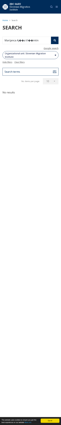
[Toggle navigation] (56, 6)
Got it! (50, 420)
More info (28, 422)
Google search (51, 48)
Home (5, 20)
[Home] (5, 6)
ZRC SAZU (15, 3)
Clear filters (19, 62)
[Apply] (54, 40)
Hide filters (7, 62)
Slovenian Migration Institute (20, 8)
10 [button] (47, 81)
